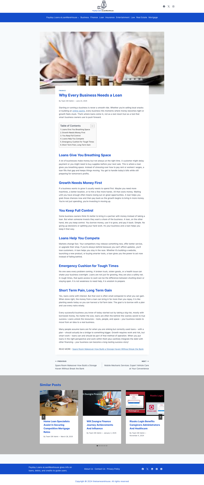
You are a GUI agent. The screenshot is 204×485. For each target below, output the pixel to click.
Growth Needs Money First (73, 132)
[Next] (160, 417)
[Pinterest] (157, 469)
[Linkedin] (152, 469)
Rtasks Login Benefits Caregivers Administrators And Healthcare (145, 425)
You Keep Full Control (71, 135)
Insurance (110, 17)
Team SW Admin (67, 101)
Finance (94, 17)
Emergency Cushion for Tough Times (78, 142)
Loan (101, 17)
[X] (169, 6)
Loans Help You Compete (73, 139)
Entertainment (123, 17)
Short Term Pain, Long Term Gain (76, 145)
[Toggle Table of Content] (91, 126)
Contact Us (100, 469)
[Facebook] (164, 6)
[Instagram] (173, 6)
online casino (78, 111)
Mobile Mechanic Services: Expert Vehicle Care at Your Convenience (126, 365)
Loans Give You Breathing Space (76, 129)
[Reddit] (161, 469)
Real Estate (141, 17)
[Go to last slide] (43, 417)
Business (85, 17)
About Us (88, 469)
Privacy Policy (113, 469)
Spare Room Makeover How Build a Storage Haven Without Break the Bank (108, 349)
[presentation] (59, 403)
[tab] (97, 445)
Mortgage (153, 17)
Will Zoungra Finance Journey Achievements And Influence (100, 425)
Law (133, 17)
